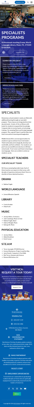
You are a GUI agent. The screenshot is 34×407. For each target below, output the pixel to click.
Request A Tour (17, 287)
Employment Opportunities (18, 373)
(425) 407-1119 (18, 320)
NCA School (17, 403)
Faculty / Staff (17, 368)
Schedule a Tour (20, 2)
